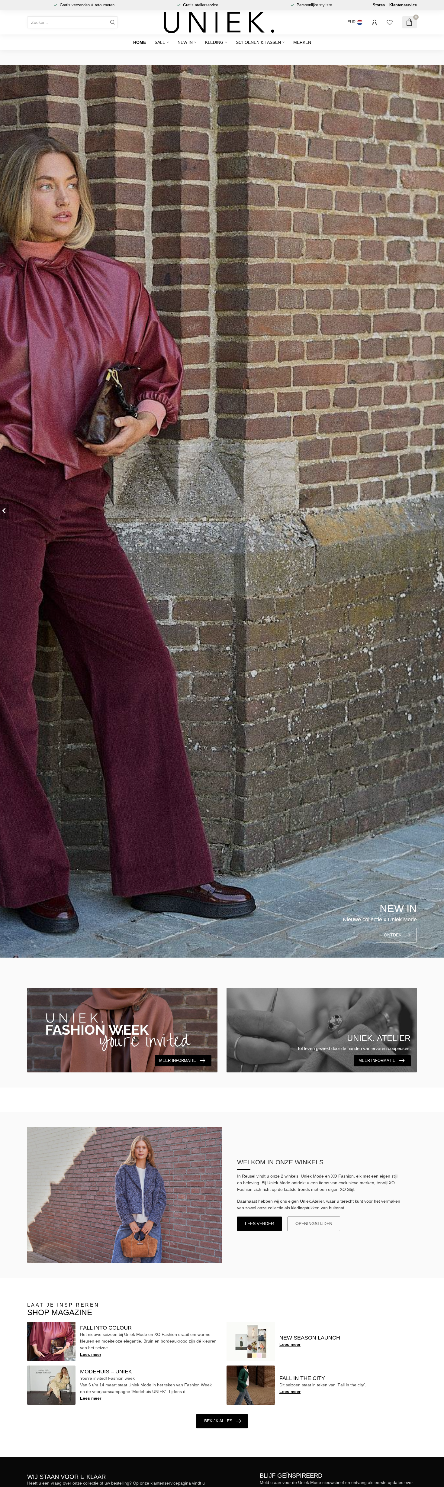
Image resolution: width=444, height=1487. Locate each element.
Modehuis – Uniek (106, 1372)
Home (139, 42)
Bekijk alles (218, 1420)
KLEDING (214, 42)
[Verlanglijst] (390, 22)
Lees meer (90, 1354)
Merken (302, 42)
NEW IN (185, 42)
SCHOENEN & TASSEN (258, 42)
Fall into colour (106, 1328)
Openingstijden (313, 1223)
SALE (160, 42)
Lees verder (259, 1223)
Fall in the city (302, 1378)
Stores (379, 5)
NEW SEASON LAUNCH (309, 1338)
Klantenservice (403, 5)
